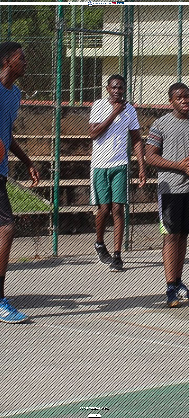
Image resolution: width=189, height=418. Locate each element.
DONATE (113, 3)
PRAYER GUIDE (120, 3)
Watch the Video (94, 416)
